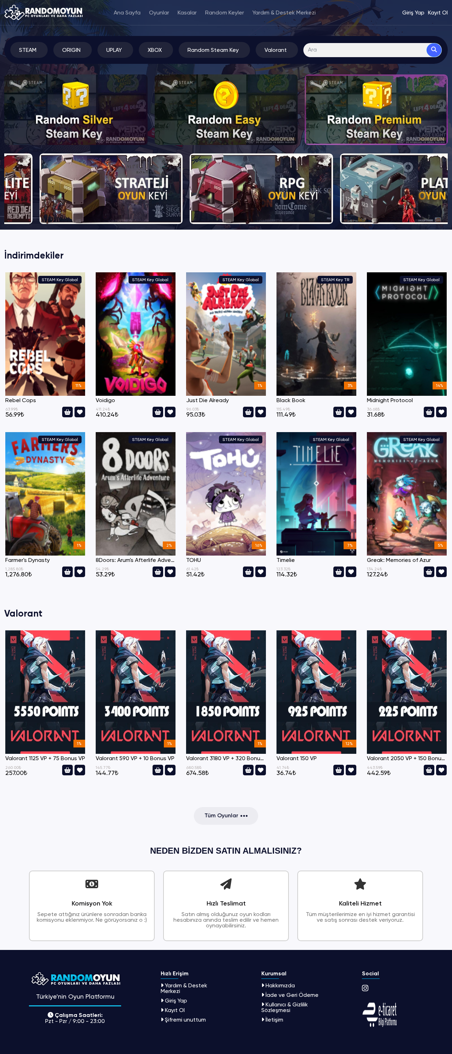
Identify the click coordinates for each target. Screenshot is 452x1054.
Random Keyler (224, 13)
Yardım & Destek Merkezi (284, 13)
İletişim (274, 1019)
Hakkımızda (280, 985)
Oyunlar (159, 13)
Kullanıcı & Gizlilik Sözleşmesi (284, 1007)
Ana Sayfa (127, 13)
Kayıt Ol (175, 1010)
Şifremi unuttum (185, 1019)
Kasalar (187, 13)
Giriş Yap (176, 1000)
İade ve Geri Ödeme (292, 995)
